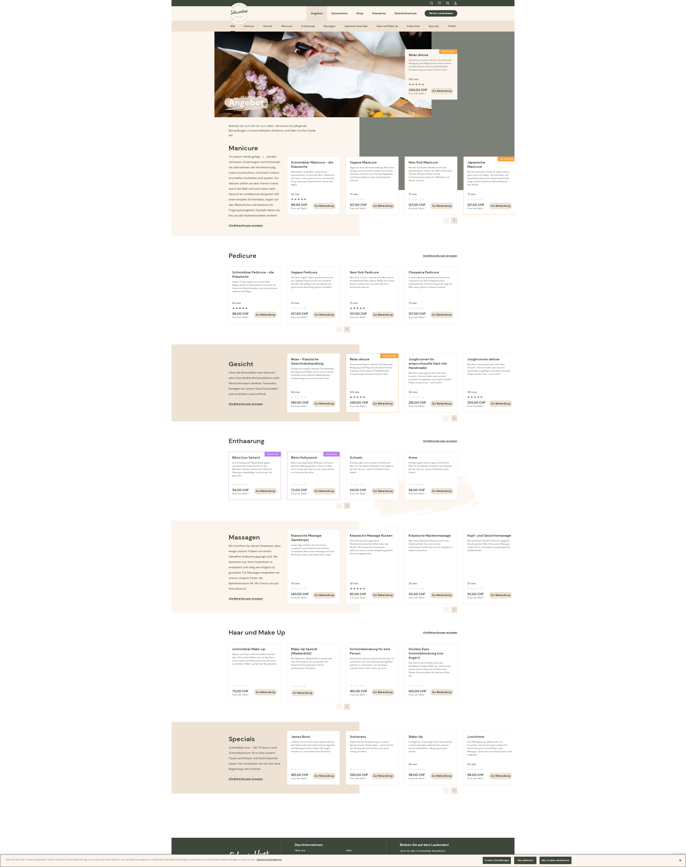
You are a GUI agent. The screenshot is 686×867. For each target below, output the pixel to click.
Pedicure (249, 26)
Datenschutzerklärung (269, 859)
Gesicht (267, 26)
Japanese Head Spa (356, 26)
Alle (232, 26)
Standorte (379, 13)
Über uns (300, 850)
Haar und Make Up (387, 26)
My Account (455, 3)
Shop (359, 13)
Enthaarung (308, 26)
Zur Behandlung (442, 90)
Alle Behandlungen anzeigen (246, 225)
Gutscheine (339, 13)
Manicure (286, 26)
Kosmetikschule (406, 13)
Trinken (452, 26)
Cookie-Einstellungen (496, 860)
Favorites (439, 3)
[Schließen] (680, 860)
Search (431, 3)
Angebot (317, 13)
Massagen (329, 26)
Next (454, 220)
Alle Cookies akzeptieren (555, 860)
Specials (434, 26)
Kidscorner (413, 26)
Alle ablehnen (525, 860)
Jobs (348, 850)
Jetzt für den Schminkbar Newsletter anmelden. (423, 853)
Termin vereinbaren (441, 13)
